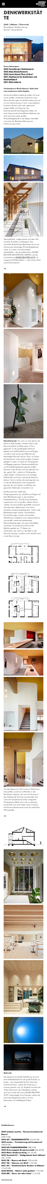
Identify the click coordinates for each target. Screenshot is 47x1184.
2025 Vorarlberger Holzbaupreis (19, 69)
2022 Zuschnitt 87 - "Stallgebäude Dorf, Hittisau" (23, 1155)
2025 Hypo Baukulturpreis (16, 72)
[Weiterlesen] (5, 268)
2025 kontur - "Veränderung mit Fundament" (21, 1142)
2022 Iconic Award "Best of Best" (18, 74)
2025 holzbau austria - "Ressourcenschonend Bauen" (22, 1133)
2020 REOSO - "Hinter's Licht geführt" (18, 1171)
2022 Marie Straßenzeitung (14, 1153)
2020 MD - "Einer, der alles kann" (16, 1173)
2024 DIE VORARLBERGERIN (14, 1147)
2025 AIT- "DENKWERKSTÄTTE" (15, 1140)
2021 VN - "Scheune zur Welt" (14, 1163)
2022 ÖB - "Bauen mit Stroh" (14, 1160)
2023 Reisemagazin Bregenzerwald (17, 1150)
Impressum (6, 1180)
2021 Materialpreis (12, 82)
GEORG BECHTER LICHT (25, 257)
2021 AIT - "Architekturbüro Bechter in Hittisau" (23, 1166)
